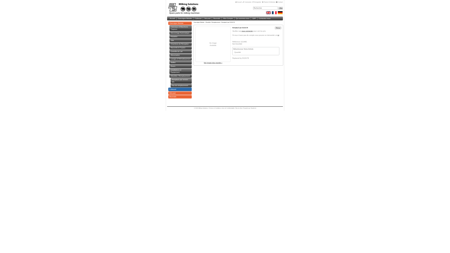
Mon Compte (228, 18)
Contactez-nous (264, 18)
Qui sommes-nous (242, 18)
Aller (281, 8)
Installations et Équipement (176, 71)
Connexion (247, 2)
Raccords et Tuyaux (178, 48)
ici (278, 35)
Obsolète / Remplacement (180, 76)
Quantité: (237, 52)
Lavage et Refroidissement (181, 59)
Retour (278, 28)
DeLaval (207, 18)
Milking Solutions (203, 108)
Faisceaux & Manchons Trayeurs (179, 28)
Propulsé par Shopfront (249, 108)
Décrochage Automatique (180, 33)
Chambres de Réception (180, 44)
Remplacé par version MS (180, 81)
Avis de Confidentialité (228, 108)
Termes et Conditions (215, 108)
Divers (173, 66)
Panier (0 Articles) (270, 2)
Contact (280, 2)
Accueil (239, 2)
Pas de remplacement (180, 85)
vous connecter (247, 31)
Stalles (173, 62)
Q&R (254, 18)
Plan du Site (238, 108)
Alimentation (175, 55)
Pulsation (174, 36)
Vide (172, 40)
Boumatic (216, 18)
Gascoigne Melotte (185, 18)
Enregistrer (258, 2)
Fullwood (198, 18)
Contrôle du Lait (176, 51)
